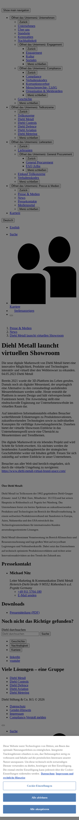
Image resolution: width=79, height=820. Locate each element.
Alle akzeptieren (39, 809)
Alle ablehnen (40, 797)
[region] (39, 776)
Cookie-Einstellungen (39, 785)
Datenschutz (48, 773)
